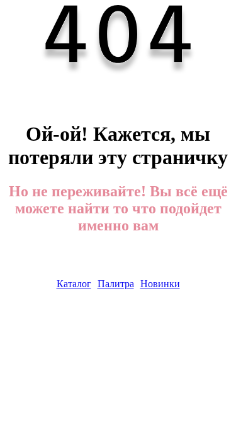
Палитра (116, 283)
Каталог (74, 283)
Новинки (160, 283)
